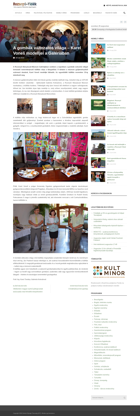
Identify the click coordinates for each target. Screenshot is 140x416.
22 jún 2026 (112, 152)
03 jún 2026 (112, 183)
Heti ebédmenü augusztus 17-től (105, 244)
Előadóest (97, 313)
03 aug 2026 (113, 67)
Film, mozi (98, 325)
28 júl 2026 (112, 78)
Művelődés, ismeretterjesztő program (107, 355)
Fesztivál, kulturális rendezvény (105, 322)
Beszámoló (97, 13)
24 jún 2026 (112, 136)
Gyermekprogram (100, 333)
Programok (75, 13)
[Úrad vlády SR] (109, 271)
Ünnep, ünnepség (100, 380)
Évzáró (96, 316)
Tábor (96, 372)
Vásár (96, 383)
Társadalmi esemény (101, 375)
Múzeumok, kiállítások (102, 358)
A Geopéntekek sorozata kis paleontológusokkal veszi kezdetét (117, 89)
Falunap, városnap (101, 319)
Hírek (28, 13)
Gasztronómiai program (102, 330)
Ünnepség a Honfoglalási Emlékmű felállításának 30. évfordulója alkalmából (109, 29)
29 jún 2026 (112, 124)
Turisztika (97, 378)
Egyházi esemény (100, 308)
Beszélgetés (98, 299)
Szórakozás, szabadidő (102, 369)
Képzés (97, 338)
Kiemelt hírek (61, 13)
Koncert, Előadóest (101, 344)
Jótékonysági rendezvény (103, 336)
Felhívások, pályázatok (43, 13)
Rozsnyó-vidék (111, 13)
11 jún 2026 (112, 164)
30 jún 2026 (112, 111)
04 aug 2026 (113, 50)
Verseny (97, 386)
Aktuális (18, 13)
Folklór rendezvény (101, 327)
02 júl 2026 (112, 94)
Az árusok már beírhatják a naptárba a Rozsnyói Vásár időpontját (116, 147)
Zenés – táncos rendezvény (104, 389)
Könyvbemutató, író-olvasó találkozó (107, 350)
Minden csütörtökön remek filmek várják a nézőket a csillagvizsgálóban (116, 61)
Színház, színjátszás (101, 366)
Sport (96, 364)
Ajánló (86, 13)
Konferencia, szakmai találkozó (105, 347)
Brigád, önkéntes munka (103, 302)
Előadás (97, 311)
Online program (99, 361)
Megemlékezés (99, 352)
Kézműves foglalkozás (102, 341)
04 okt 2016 (20, 58)
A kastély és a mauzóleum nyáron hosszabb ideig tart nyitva (116, 119)
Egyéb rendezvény (101, 305)
